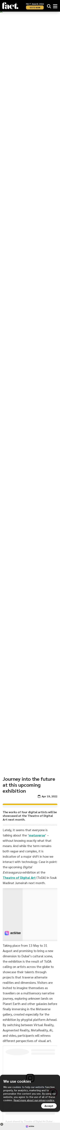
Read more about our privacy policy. (34, 1100)
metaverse (37, 835)
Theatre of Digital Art (19, 877)
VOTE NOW (35, 7)
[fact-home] (10, 5)
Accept (48, 1105)
